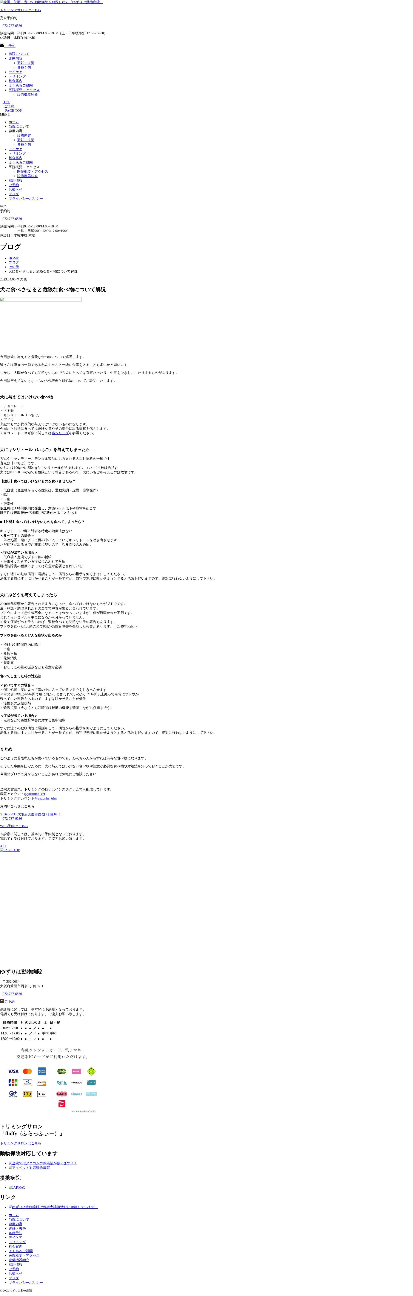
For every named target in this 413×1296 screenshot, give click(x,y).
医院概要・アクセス (24, 90)
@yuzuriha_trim (45, 798)
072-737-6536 (12, 25)
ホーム (14, 122)
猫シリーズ (60, 433)
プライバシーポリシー (26, 198)
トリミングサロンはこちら (20, 10)
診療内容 (15, 58)
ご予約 (9, 46)
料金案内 (15, 81)
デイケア (15, 72)
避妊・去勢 (25, 63)
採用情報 (15, 180)
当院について (19, 54)
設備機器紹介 (27, 94)
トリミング (17, 76)
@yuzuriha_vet (34, 794)
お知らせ (15, 189)
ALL (3, 846)
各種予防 (24, 67)
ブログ (14, 194)
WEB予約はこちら (14, 826)
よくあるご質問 (21, 85)
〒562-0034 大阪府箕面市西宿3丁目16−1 (30, 814)
